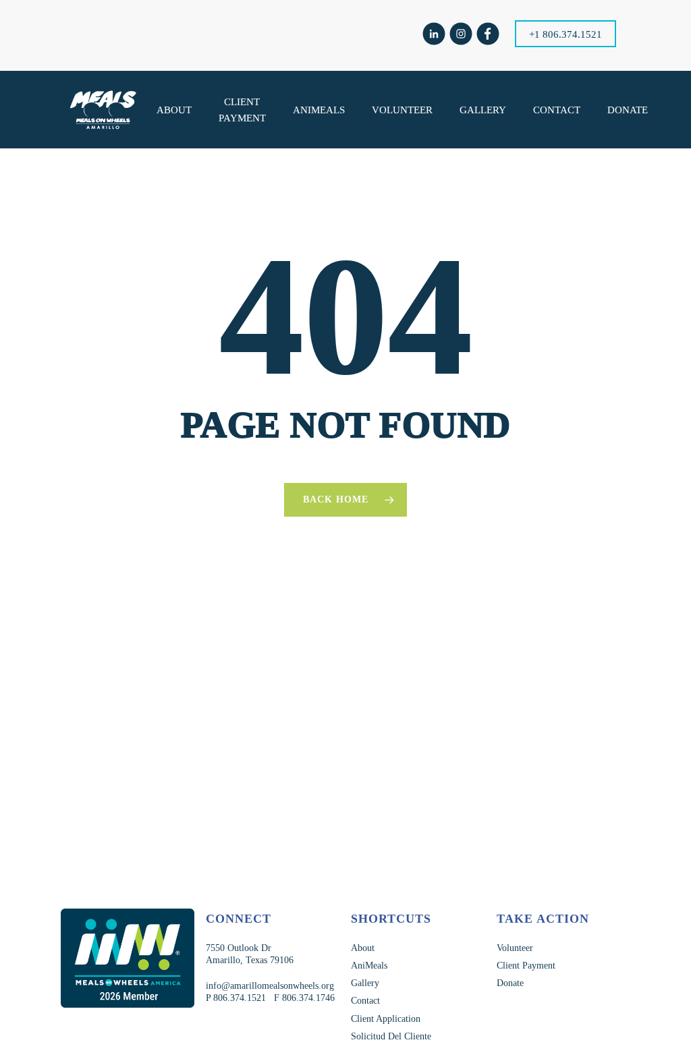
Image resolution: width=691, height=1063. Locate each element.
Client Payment (526, 965)
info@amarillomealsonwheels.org (270, 986)
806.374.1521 (238, 998)
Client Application (385, 1019)
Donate (510, 983)
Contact (365, 1001)
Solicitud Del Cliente (391, 1036)
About (363, 948)
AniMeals (369, 965)
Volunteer (515, 948)
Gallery (365, 983)
